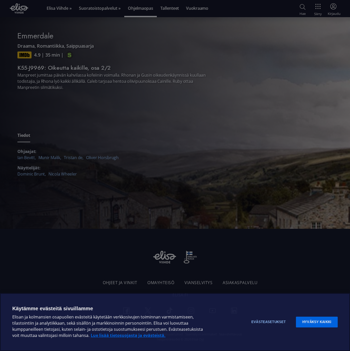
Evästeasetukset (268, 322)
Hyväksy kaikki (316, 322)
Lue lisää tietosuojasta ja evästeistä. (128, 335)
